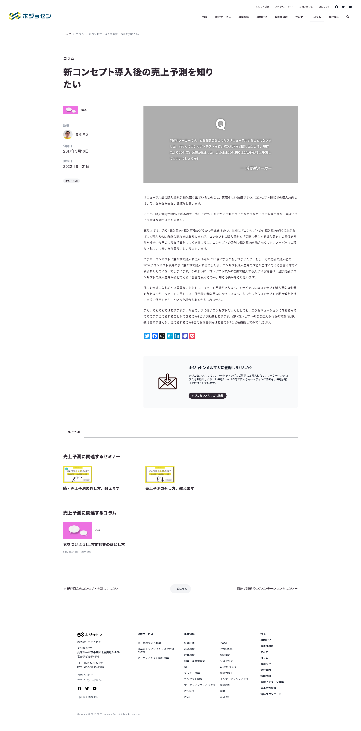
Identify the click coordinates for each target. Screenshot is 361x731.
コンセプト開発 (193, 679)
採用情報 (265, 676)
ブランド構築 (192, 673)
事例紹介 (261, 16)
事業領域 (243, 16)
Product (189, 691)
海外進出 (225, 697)
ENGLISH (324, 6)
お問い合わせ (306, 6)
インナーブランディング (234, 679)
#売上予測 (71, 180)
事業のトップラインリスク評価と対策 (155, 650)
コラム (317, 16)
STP (186, 667)
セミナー (300, 16)
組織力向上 (226, 673)
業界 (222, 691)
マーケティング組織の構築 (153, 658)
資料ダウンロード (284, 6)
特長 (205, 16)
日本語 (81, 697)
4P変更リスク (228, 667)
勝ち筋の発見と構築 (149, 642)
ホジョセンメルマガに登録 (207, 395)
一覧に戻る (180, 588)
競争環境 (189, 655)
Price (187, 697)
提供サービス (223, 16)
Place (223, 642)
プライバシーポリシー (90, 680)
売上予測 (74, 432)
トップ (67, 34)
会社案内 (334, 16)
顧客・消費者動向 (194, 661)
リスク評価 (226, 661)
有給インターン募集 (272, 682)
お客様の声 (281, 16)
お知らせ (265, 664)
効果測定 (225, 655)
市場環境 (189, 648)
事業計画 (189, 642)
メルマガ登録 (262, 6)
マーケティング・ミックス (199, 685)
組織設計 (225, 685)
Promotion (226, 648)
